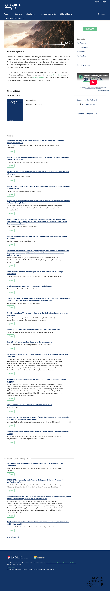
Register (97, 2)
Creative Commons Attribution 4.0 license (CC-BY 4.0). (61, 563)
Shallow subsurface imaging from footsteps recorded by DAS (29, 286)
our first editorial (56, 75)
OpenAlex (80, 113)
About (6, 14)
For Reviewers (82, 47)
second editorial (38, 78)
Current (18, 14)
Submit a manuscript (84, 65)
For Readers (81, 56)
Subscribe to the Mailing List (87, 100)
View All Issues (12, 537)
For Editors (81, 51)
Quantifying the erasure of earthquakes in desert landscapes (29, 342)
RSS (83, 104)
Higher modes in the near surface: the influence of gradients (29, 405)
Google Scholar (91, 113)
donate (90, 29)
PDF (11, 151)
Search (102, 14)
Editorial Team (66, 14)
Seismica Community (15, 18)
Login (104, 2)
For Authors (81, 43)
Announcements (48, 14)
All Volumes (31, 14)
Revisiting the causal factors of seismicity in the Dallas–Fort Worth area (33, 330)
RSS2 (87, 104)
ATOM (92, 104)
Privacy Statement (12, 567)
